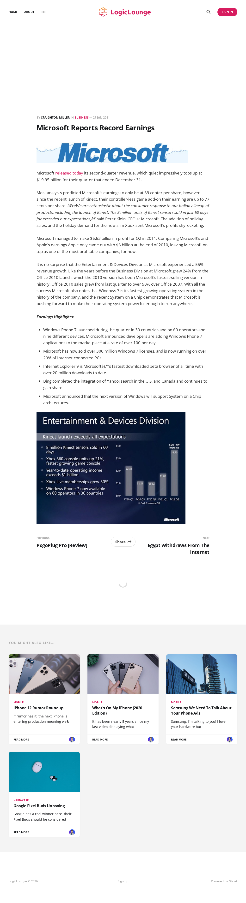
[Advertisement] (123, 60)
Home (13, 12)
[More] (43, 12)
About (29, 12)
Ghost (233, 881)
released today (69, 173)
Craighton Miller (55, 117)
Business (81, 117)
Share (120, 541)
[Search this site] (208, 12)
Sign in (227, 12)
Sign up (123, 881)
